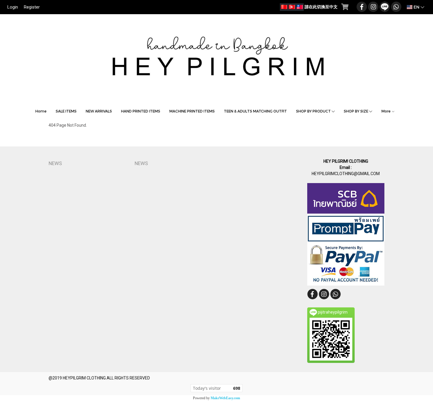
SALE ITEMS (66, 111)
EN (416, 6)
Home (41, 111)
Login (12, 7)
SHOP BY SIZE (356, 111)
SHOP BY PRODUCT (314, 111)
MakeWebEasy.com (225, 398)
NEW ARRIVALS (99, 111)
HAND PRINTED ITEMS (140, 111)
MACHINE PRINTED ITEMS (192, 111)
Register (32, 7)
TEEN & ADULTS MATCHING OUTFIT (255, 111)
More (386, 111)
